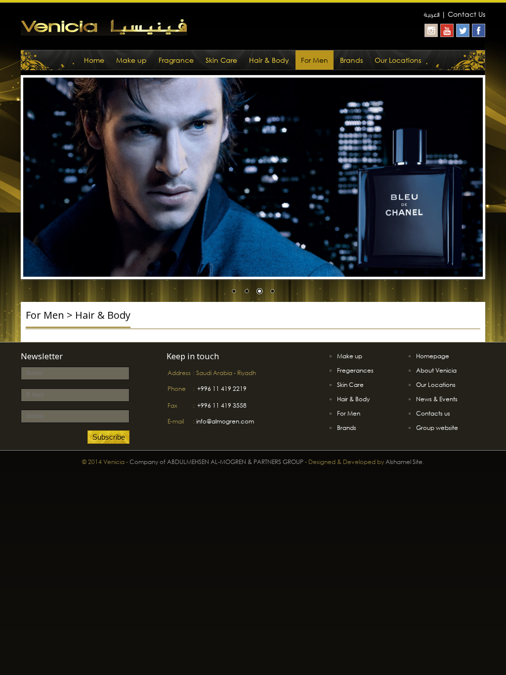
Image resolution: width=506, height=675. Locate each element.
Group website (437, 427)
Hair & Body (269, 60)
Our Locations (398, 60)
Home (94, 60)
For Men (314, 60)
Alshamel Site (403, 462)
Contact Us (466, 14)
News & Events (437, 399)
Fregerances (355, 370)
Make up (131, 60)
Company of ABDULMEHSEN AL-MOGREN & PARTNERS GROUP (216, 462)
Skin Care (221, 60)
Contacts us (433, 413)
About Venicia (436, 370)
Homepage (432, 356)
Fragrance (176, 60)
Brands (351, 60)
